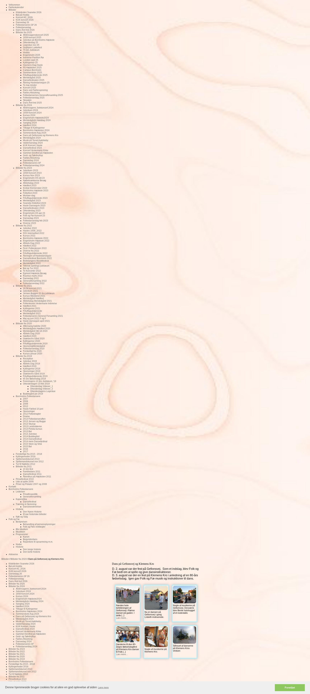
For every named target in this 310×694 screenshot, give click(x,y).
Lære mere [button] (103, 687)
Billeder (5, 559)
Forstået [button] (290, 687)
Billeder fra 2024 (19, 559)
